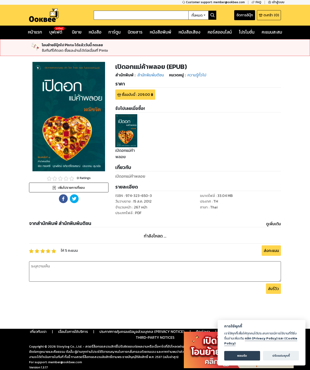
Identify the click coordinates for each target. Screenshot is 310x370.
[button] (63, 198)
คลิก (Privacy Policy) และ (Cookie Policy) (260, 341)
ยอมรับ (242, 355)
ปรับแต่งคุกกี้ (281, 355)
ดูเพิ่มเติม (273, 224)
